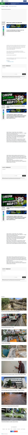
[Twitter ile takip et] (13, 431)
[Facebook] (3, 26)
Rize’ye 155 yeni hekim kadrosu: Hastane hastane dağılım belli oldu (15, 3)
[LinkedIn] (3, 29)
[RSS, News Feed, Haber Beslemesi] (17, 431)
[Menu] (24, 1)
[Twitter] (3, 28)
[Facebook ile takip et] (11, 431)
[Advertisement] (17, 39)
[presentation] (4, 3)
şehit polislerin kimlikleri (11, 61)
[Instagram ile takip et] (15, 431)
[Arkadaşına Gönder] (3, 32)
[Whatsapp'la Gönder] (3, 30)
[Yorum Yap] (3, 34)
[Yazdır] (3, 33)
